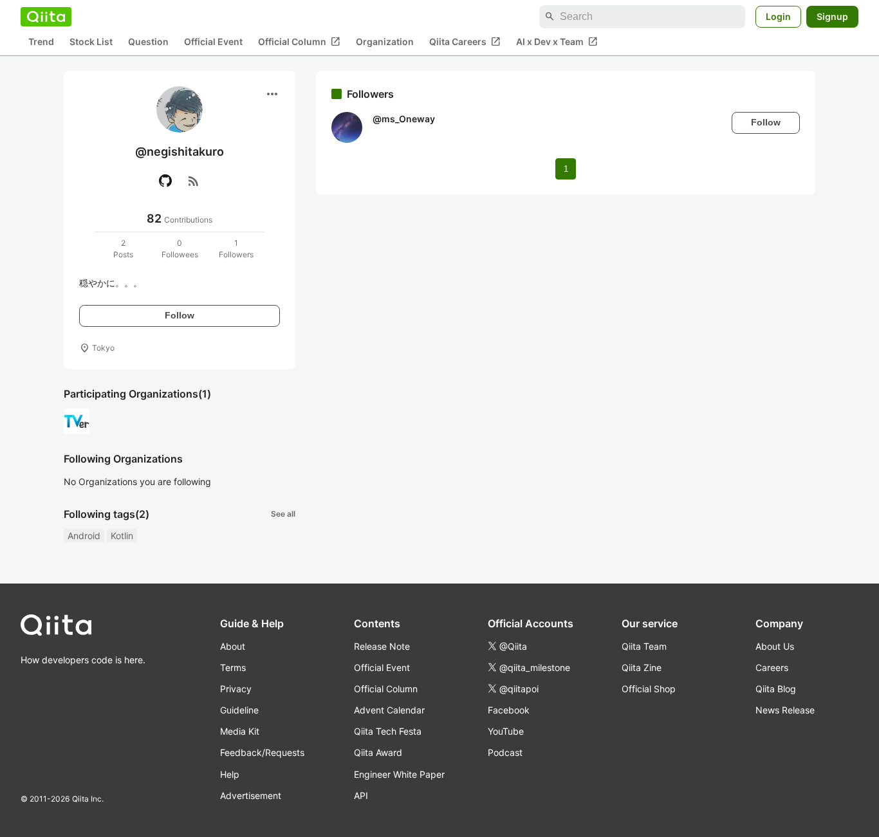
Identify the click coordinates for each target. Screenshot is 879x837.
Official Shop (649, 688)
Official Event (213, 42)
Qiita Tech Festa (387, 731)
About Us (774, 646)
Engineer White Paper (399, 774)
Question (148, 42)
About (232, 646)
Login (778, 16)
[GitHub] (165, 181)
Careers (771, 667)
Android (84, 535)
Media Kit (239, 731)
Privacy (236, 688)
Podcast (505, 752)
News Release (785, 709)
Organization (385, 42)
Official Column (299, 41)
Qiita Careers (465, 41)
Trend (41, 42)
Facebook (509, 709)
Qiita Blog (775, 688)
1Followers (236, 248)
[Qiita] (46, 16)
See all (283, 514)
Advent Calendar (389, 709)
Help (229, 774)
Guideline (239, 709)
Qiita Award (378, 752)
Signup (832, 16)
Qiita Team (644, 646)
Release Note (382, 646)
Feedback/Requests (262, 752)
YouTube (506, 731)
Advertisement (250, 795)
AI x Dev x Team (557, 41)
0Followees (180, 248)
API (361, 795)
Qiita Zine (642, 667)
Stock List (91, 42)
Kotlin (122, 535)
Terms (233, 667)
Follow (179, 315)
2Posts (123, 248)
